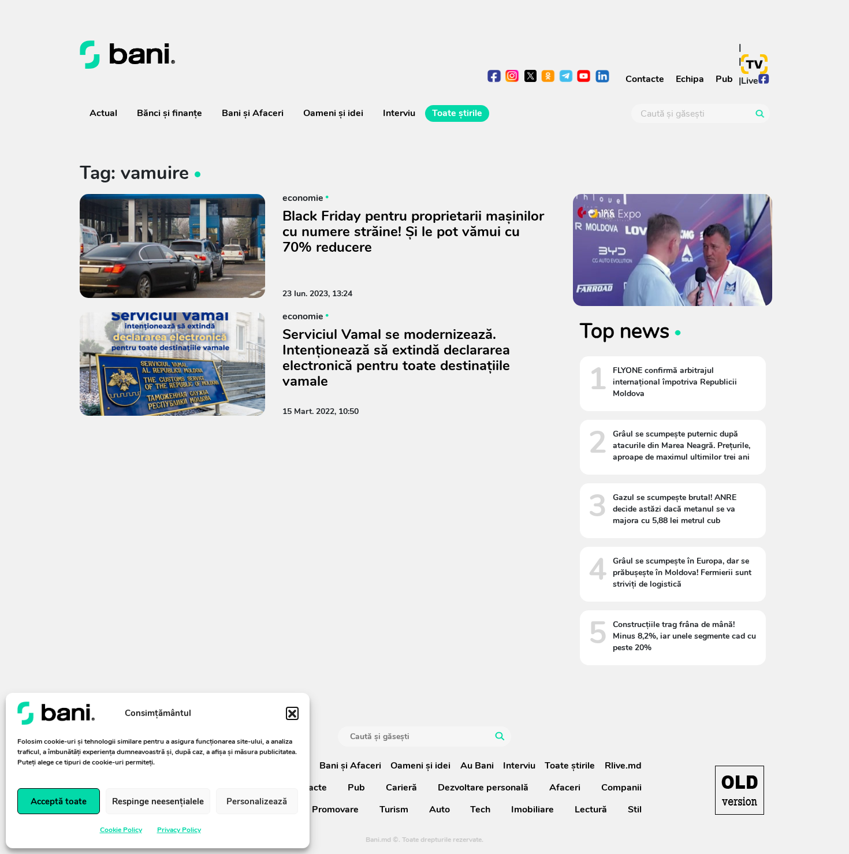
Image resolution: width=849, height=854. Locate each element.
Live (749, 80)
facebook (494, 77)
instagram (512, 77)
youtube (584, 77)
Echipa (690, 79)
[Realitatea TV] (754, 64)
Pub (724, 79)
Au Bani (477, 765)
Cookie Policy (121, 829)
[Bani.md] (739, 790)
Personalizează (256, 801)
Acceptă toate (59, 801)
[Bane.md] (248, 54)
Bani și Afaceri (253, 113)
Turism (393, 809)
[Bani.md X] (530, 76)
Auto (439, 809)
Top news (624, 331)
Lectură (591, 809)
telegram (566, 77)
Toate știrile (457, 113)
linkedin (602, 77)
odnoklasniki (548, 77)
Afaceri (564, 787)
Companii (621, 787)
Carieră (401, 787)
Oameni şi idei (333, 113)
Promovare (335, 809)
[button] (292, 713)
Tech (480, 809)
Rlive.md (623, 765)
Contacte (644, 79)
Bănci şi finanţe (169, 113)
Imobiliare (532, 809)
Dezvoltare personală (483, 787)
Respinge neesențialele (158, 801)
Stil (635, 809)
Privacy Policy (179, 829)
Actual (103, 113)
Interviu (399, 113)
